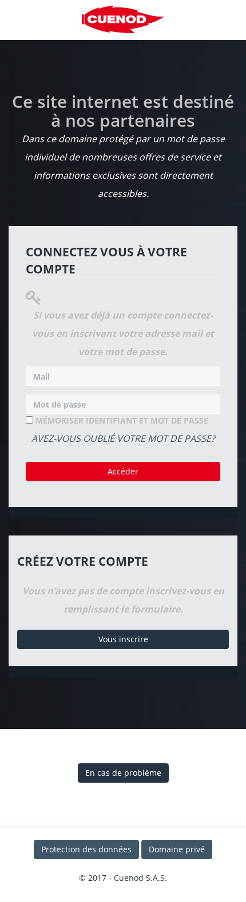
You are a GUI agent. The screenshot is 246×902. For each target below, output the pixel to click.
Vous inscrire (123, 639)
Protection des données (86, 849)
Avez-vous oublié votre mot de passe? (123, 438)
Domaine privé (177, 849)
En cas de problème (123, 772)
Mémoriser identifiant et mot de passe (120, 420)
